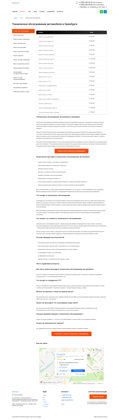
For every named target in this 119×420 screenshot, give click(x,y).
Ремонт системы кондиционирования (19, 78)
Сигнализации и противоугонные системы (20, 72)
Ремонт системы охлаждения (21, 60)
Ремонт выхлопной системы (21, 51)
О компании (46, 404)
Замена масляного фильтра (46, 46)
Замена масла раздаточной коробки (49, 99)
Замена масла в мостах (45, 77)
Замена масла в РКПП (45, 90)
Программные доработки (20, 87)
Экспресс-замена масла (45, 103)
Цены (44, 399)
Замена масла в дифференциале (48, 85)
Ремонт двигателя (18, 35)
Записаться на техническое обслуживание (71, 151)
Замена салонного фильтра (46, 50)
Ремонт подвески (18, 55)
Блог (44, 397)
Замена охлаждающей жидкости (48, 108)
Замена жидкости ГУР (45, 81)
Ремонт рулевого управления (21, 39)
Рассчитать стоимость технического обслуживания (71, 334)
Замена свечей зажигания (46, 63)
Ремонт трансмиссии (19, 43)
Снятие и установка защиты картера (49, 112)
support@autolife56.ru (67, 400)
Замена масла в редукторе (46, 41)
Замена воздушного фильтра (47, 72)
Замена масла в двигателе (46, 37)
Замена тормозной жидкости (47, 59)
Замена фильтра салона (45, 94)
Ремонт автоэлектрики (19, 47)
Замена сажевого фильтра (46, 68)
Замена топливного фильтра (46, 54)
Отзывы (45, 402)
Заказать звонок (98, 396)
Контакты (45, 406)
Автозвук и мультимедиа (20, 83)
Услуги (44, 395)
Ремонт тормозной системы (21, 64)
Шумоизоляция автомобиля (21, 68)
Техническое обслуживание (21, 31)
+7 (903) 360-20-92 (85, 2)
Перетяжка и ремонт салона (21, 91)
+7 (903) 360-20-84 (85, 5)
